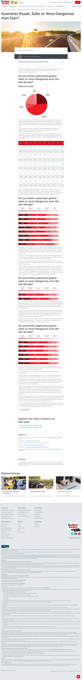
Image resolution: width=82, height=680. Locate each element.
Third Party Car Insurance (6, 512)
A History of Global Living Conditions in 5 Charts (36, 445)
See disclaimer (29, 50)
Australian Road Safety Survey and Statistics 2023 (30, 427)
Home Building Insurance (23, 512)
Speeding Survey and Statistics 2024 (33, 440)
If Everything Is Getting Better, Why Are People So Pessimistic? (38, 447)
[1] (40, 121)
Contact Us (71, 538)
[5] (52, 387)
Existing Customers (6, 521)
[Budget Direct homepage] (5, 2)
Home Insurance (22, 508)
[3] (50, 258)
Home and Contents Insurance (24, 510)
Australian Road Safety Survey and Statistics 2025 (27, 9)
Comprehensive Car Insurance (7, 510)
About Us (20, 521)
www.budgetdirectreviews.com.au (30, 660)
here (2, 568)
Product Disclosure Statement (25, 556)
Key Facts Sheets (54, 556)
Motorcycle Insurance (38, 512)
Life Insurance (37, 514)
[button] (4, 6)
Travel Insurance (37, 510)
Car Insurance (4, 9)
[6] (18, 400)
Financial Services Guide (45, 556)
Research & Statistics (12, 9)
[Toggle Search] (73, 2)
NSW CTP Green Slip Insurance (7, 514)
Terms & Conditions (18, 553)
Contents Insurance (22, 514)
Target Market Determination (36, 556)
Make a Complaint (77, 538)
